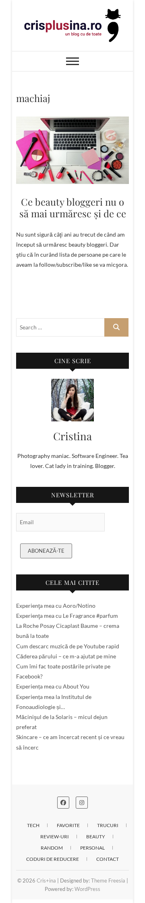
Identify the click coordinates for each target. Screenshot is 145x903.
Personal (92, 848)
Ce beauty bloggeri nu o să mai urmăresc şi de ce (72, 207)
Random (52, 848)
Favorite (68, 825)
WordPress (87, 889)
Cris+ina (46, 880)
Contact (107, 859)
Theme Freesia (108, 880)
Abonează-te (46, 551)
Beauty (95, 837)
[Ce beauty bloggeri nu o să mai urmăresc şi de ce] (72, 150)
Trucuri (107, 825)
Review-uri (54, 837)
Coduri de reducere (52, 859)
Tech (33, 825)
